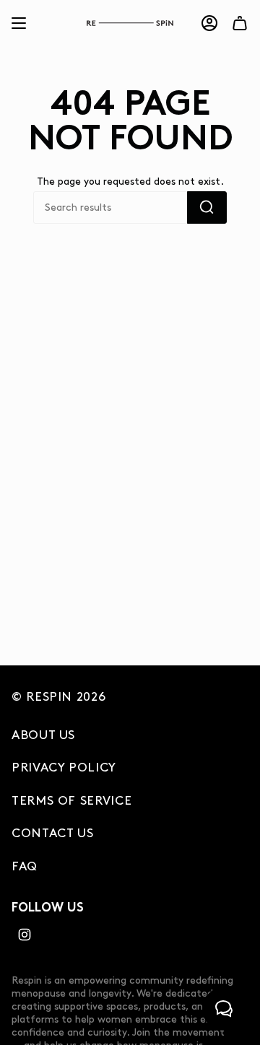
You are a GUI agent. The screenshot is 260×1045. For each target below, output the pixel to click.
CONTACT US (52, 833)
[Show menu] (18, 23)
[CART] (240, 23)
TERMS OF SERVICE (71, 801)
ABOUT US (43, 735)
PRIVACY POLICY (64, 768)
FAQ (25, 867)
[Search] (207, 207)
